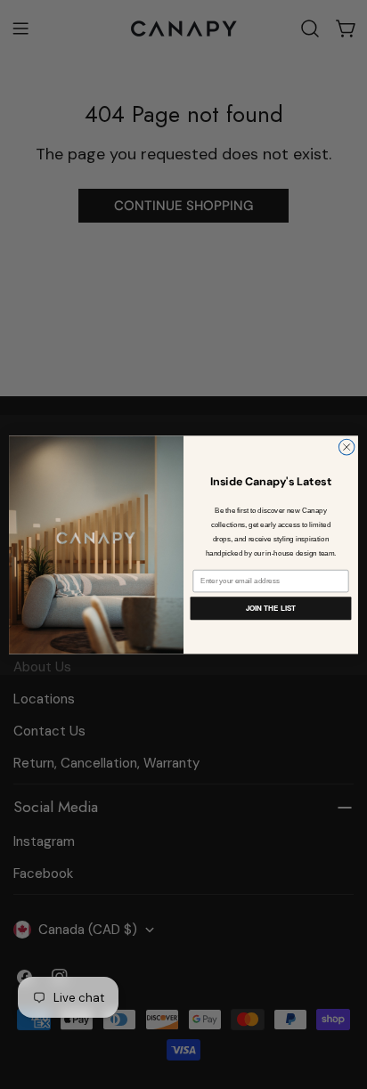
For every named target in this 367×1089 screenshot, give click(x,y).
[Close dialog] (346, 447)
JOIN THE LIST (271, 608)
